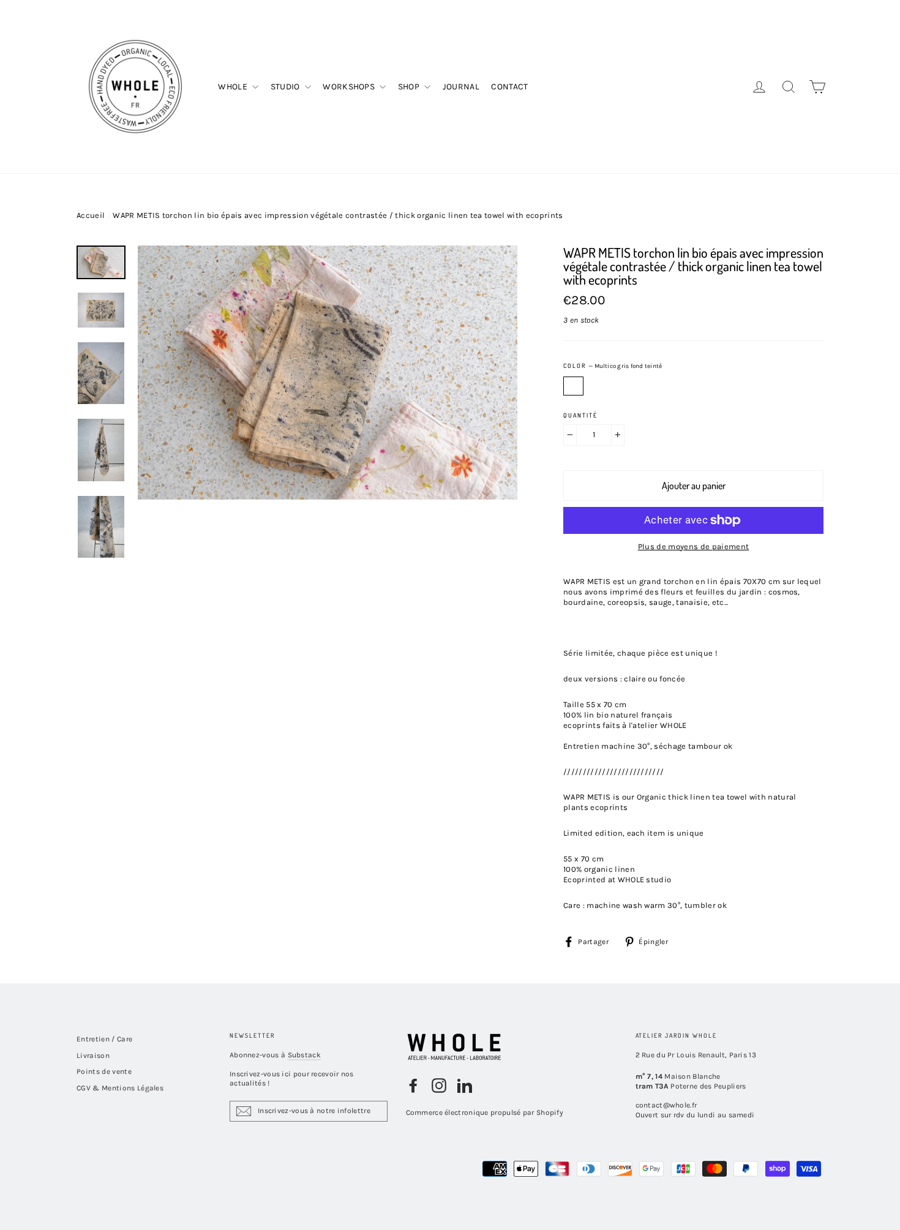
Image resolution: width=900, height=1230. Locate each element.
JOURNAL (461, 86)
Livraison (93, 1055)
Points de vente (104, 1071)
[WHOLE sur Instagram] (439, 1085)
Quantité (580, 415)
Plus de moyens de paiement (693, 546)
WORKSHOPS (350, 86)
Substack (304, 1055)
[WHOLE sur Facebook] (413, 1085)
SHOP (410, 86)
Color (612, 366)
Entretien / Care (104, 1039)
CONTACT (509, 86)
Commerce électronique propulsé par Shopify (485, 1112)
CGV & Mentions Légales (120, 1088)
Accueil (91, 215)
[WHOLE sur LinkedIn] (464, 1085)
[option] (327, 498)
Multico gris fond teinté (573, 386)
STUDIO (286, 86)
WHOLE (233, 86)
